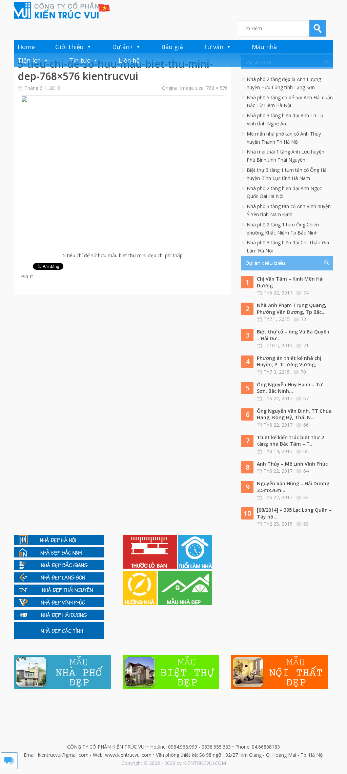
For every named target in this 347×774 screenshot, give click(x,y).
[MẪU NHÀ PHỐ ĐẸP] (62, 687)
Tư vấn (213, 47)
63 (306, 497)
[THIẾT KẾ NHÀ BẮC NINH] (59, 555)
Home (26, 47)
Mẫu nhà (264, 47)
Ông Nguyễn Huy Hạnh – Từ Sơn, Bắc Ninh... (290, 387)
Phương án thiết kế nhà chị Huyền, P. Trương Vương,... (289, 361)
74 (306, 292)
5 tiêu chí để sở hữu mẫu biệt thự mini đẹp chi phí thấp (123, 255)
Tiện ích (29, 60)
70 (303, 372)
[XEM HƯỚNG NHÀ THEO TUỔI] (140, 603)
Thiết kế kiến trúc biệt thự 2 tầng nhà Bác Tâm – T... (290, 440)
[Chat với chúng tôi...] (9, 767)
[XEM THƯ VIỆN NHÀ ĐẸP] (185, 603)
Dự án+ (122, 47)
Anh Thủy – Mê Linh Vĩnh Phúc (292, 464)
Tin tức (79, 60)
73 (303, 319)
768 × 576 (217, 88)
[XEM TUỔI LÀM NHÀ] (195, 567)
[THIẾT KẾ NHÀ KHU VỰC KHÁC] (59, 637)
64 (306, 471)
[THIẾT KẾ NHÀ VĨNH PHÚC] (59, 605)
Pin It (27, 276)
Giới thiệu (69, 47)
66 (306, 425)
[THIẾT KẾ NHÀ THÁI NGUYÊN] (59, 593)
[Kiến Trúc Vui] (62, 10)
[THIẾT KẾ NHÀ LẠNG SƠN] (59, 580)
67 (306, 398)
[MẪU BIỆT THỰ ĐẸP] (171, 687)
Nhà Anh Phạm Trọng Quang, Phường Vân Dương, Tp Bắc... (291, 308)
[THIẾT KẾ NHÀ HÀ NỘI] (59, 543)
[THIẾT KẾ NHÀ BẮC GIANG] (59, 568)
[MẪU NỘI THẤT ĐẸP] (279, 687)
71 (306, 345)
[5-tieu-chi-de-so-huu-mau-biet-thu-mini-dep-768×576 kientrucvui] (122, 100)
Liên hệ (129, 60)
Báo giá (172, 47)
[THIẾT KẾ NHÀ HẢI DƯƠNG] (59, 618)
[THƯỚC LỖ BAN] (150, 567)
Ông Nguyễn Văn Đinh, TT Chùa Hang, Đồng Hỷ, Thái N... (294, 414)
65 (306, 451)
